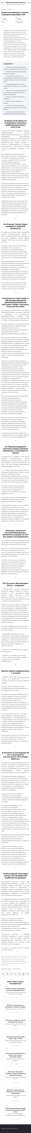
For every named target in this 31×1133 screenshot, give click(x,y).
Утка (8, 965)
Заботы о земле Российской (20, 958)
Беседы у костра (6, 956)
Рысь (3, 965)
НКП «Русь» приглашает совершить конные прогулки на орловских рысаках (15, 1073)
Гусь (10, 958)
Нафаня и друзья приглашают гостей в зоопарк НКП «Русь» (15, 989)
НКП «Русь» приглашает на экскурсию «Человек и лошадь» (15, 1006)
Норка (18, 961)
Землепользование (19, 960)
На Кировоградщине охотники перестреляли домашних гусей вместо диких (15, 86)
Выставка (4, 958)
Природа (9, 963)
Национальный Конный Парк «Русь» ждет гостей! (15, 1037)
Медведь (4, 961)
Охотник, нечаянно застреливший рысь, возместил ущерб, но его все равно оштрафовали (15, 92)
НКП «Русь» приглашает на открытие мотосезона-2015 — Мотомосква (15, 1091)
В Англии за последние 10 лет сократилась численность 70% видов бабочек (15, 107)
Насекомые (12, 961)
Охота (4, 963)
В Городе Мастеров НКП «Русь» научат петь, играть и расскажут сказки (15, 1055)
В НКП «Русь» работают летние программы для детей (15, 1021)
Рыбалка (23, 963)
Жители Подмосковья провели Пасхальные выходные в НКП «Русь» (15, 1110)
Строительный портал (15, 2)
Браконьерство (17, 956)
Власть (25, 956)
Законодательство (7, 960)
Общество (25, 961)
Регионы (16, 963)
